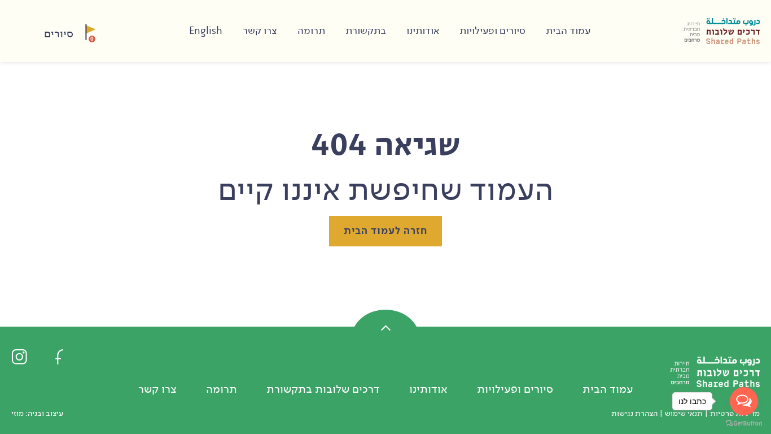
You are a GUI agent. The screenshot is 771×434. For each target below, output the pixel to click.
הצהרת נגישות (634, 413)
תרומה (311, 31)
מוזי (17, 413)
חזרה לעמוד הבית (385, 231)
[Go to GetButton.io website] (744, 422)
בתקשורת (365, 31)
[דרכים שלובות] (722, 31)
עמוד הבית (568, 31)
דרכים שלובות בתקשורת (323, 389)
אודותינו (422, 31)
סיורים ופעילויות (492, 31)
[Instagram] (19, 356)
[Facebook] (59, 356)
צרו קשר (260, 31)
